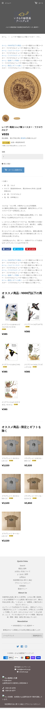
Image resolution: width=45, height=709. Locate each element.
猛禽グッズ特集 (13, 60)
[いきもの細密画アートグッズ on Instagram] (26, 647)
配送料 (23, 138)
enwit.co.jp (23, 672)
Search (22, 566)
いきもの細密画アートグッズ (23, 653)
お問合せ (22, 577)
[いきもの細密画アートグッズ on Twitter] (18, 647)
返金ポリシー (22, 589)
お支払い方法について (22, 571)
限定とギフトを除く (15, 65)
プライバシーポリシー (22, 583)
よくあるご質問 (22, 574)
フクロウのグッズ (14, 55)
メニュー (8, 3)
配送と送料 (22, 568)
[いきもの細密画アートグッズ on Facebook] (22, 647)
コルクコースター (14, 50)
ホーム (4, 37)
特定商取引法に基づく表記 (22, 580)
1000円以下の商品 (14, 45)
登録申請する (37, 636)
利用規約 (22, 586)
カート (40, 3)
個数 (3, 152)
